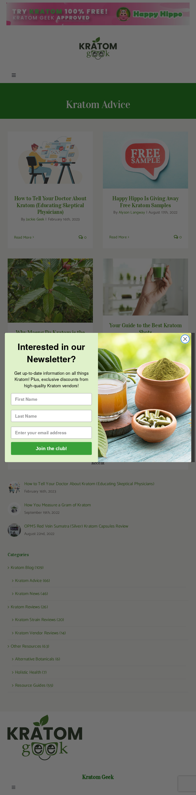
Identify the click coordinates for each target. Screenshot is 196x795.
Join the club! (51, 448)
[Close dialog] (185, 339)
